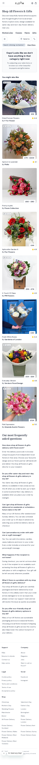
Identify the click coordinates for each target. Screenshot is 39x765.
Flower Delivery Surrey (29, 732)
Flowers (19, 33)
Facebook (24, 677)
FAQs (3, 653)
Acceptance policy (8, 691)
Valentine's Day (26, 702)
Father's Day (25, 706)
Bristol (4, 716)
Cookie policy (6, 677)
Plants (27, 33)
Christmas (5, 702)
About (23, 653)
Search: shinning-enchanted (15, 45)
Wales (23, 716)
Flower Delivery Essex (28, 735)
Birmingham (25, 712)
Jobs (22, 660)
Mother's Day (7, 33)
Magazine (24, 656)
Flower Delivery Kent (28, 725)
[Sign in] (32, 3)
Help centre (6, 663)
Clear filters (31, 45)
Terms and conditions (9, 684)
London (23, 709)
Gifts (34, 33)
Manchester (6, 712)
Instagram (24, 680)
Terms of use (6, 687)
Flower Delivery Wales (9, 732)
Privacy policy (7, 680)
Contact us (6, 660)
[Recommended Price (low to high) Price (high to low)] (34, 39)
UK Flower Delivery (8, 719)
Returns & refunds (8, 656)
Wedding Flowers (8, 709)
